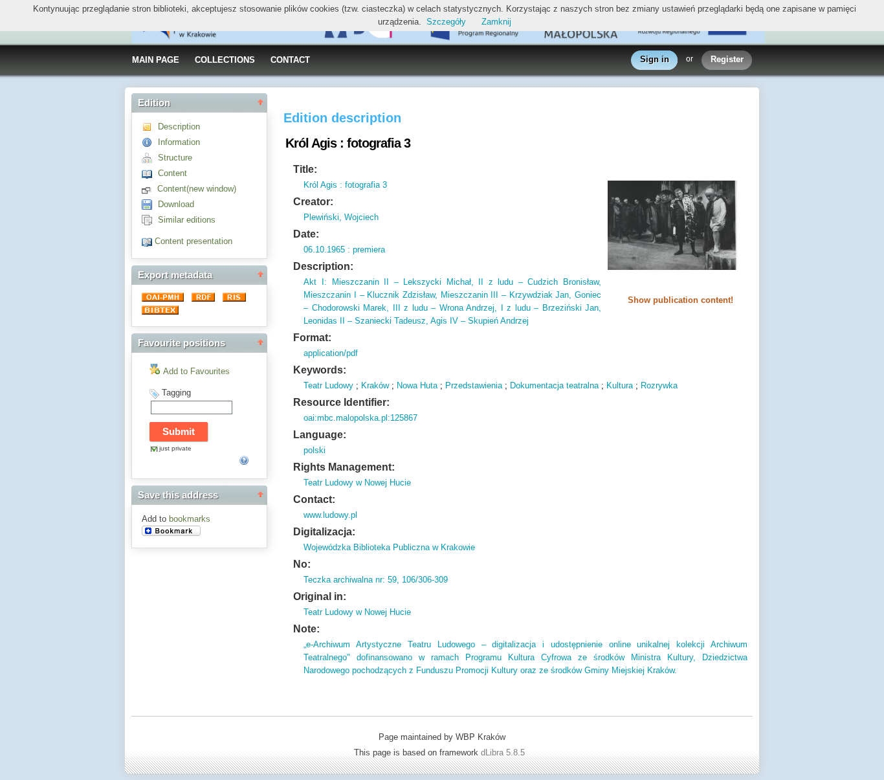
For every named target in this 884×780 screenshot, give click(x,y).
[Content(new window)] (149, 189)
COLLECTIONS (225, 60)
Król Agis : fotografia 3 (345, 185)
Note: (306, 628)
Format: (312, 337)
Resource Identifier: (341, 402)
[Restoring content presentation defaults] (148, 241)
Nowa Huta (417, 385)
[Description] (150, 126)
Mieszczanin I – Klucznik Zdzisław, (370, 295)
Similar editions (186, 220)
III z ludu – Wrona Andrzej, (443, 308)
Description (179, 126)
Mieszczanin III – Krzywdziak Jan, (504, 295)
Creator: (313, 201)
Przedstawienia (473, 385)
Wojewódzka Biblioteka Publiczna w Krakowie (389, 547)
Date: (306, 234)
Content (172, 173)
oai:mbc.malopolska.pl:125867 (360, 418)
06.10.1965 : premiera (344, 249)
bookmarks (189, 519)
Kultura (619, 385)
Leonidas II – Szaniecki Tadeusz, (366, 321)
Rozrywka (659, 385)
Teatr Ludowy (328, 385)
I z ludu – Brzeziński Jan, (549, 308)
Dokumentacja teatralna (554, 385)
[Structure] (150, 157)
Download (176, 204)
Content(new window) (196, 189)
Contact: (314, 499)
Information (179, 142)
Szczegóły (446, 22)
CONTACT (290, 60)
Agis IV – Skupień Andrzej (478, 321)
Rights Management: (344, 467)
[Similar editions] (150, 220)
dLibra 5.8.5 (504, 752)
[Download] (150, 204)
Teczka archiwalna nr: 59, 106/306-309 (376, 580)
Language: (319, 434)
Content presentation (193, 241)
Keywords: (319, 369)
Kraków (375, 385)
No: (302, 564)
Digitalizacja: (324, 531)
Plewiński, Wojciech (341, 217)
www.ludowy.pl (330, 515)
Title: (305, 169)
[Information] (150, 142)
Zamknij (496, 22)
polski (315, 450)
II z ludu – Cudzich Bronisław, (537, 282)
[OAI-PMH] (164, 299)
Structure (175, 157)
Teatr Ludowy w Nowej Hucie (357, 482)
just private (175, 448)
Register (727, 59)
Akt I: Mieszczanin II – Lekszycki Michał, (388, 282)
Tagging (176, 392)
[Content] (150, 173)
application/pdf (331, 353)
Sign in (654, 59)
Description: (323, 266)
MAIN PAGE (155, 60)
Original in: (319, 596)
